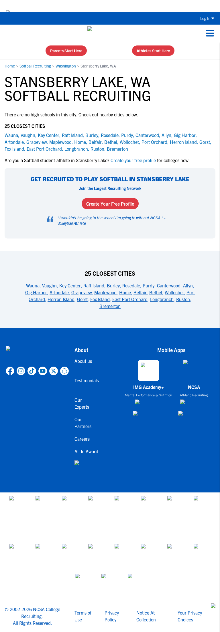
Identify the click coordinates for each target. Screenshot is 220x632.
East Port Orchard (44, 149)
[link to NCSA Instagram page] (21, 371)
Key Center (48, 135)
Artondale (14, 142)
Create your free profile (133, 160)
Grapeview (36, 142)
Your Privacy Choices (190, 616)
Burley (91, 135)
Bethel (110, 142)
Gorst (204, 142)
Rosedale (110, 135)
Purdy (127, 135)
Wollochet (129, 142)
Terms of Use (82, 616)
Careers (82, 439)
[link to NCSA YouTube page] (42, 371)
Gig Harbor (185, 135)
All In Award (84, 451)
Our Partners (82, 422)
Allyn (166, 135)
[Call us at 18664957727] (9, 33)
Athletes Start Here (153, 50)
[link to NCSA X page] (53, 371)
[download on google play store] (148, 416)
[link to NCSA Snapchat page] (64, 371)
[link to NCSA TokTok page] (32, 371)
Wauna (11, 135)
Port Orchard (154, 142)
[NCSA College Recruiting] (109, 33)
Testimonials (84, 380)
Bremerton (117, 149)
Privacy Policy (112, 616)
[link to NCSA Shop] (84, 467)
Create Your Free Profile (110, 203)
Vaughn (28, 135)
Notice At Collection (146, 616)
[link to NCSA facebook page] (10, 371)
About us (83, 361)
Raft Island (72, 135)
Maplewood (60, 142)
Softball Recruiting (35, 65)
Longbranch (76, 149)
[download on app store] (148, 404)
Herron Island (183, 142)
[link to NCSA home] (37, 355)
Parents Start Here (66, 50)
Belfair (95, 142)
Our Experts (81, 403)
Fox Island (14, 149)
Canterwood (147, 135)
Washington (66, 65)
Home (10, 65)
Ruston (97, 149)
